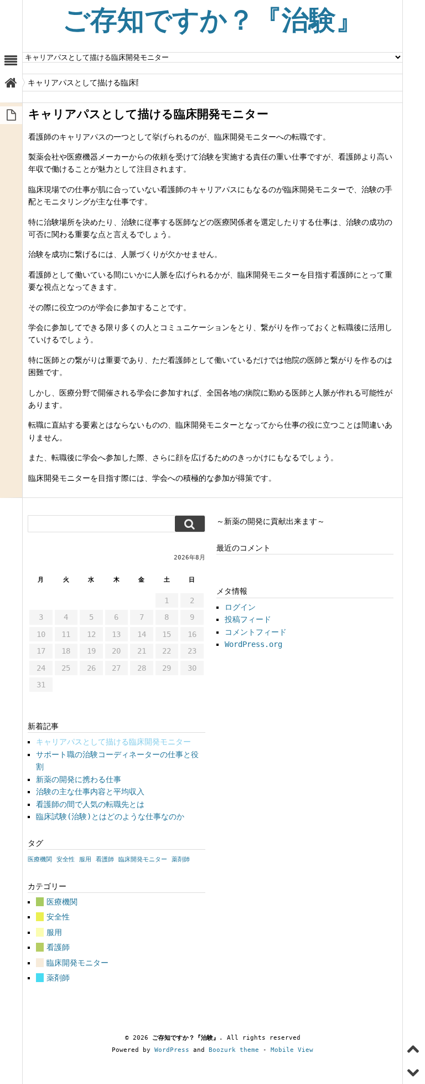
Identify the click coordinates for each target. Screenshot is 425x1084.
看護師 (105, 859)
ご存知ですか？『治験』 (213, 20)
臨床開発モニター (142, 859)
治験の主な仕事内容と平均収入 (90, 791)
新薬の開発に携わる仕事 (78, 779)
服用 (85, 859)
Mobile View (292, 1050)
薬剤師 (181, 859)
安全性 (65, 859)
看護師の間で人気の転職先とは (90, 804)
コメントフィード (256, 632)
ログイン (240, 607)
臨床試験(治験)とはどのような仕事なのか (110, 816)
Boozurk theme (234, 1050)
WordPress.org (253, 644)
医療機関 (40, 859)
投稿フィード (248, 619)
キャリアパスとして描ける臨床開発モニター (113, 741)
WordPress (171, 1050)
